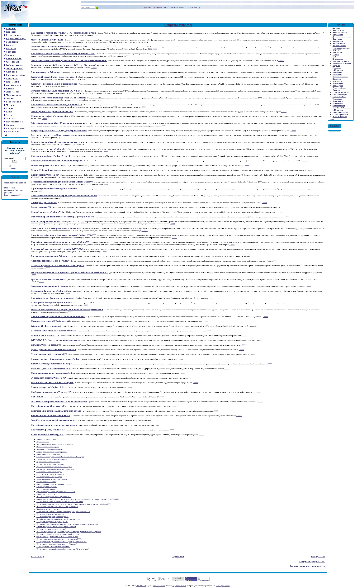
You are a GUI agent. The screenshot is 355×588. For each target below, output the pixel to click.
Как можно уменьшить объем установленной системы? (58, 534)
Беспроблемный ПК (41, 207)
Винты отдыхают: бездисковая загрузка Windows (55, 359)
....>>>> (321, 156)
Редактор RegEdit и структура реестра (51, 479)
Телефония (12, 42)
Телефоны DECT (339, 97)
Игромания (12, 82)
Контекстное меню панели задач (49, 472)
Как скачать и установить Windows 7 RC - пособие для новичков (63, 33)
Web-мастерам (14, 65)
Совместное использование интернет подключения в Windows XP (64, 195)
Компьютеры (338, 59)
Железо (10, 45)
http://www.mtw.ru (179, 586)
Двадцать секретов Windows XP (47, 387)
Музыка (10, 105)
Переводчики (338, 86)
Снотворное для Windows (44, 202)
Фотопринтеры (339, 106)
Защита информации (341, 48)
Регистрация (13, 35)
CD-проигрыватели (340, 114)
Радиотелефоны (339, 88)
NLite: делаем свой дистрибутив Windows (51, 302)
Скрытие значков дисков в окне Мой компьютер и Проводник (60, 457)
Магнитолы (337, 72)
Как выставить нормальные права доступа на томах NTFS (59, 539)
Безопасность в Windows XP (45, 335)
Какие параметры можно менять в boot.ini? (53, 547)
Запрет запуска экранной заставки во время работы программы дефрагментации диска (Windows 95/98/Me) (78, 499)
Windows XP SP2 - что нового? (46, 326)
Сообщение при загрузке (46, 494)
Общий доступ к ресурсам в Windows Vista (52, 111)
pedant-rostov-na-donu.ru (15, 183)
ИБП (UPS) (337, 50)
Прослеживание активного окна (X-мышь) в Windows (57, 507)
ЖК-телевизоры (339, 46)
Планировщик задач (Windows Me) (49, 449)
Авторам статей (15, 128)
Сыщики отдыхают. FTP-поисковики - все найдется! (57, 265)
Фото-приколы (14, 68)
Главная (11, 28)
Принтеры (337, 79)
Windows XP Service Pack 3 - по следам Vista (52, 77)
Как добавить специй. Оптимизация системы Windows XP (60, 242)
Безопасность (13, 58)
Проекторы (337, 81)
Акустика (336, 28)
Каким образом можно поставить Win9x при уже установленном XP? (63, 512)
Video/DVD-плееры (340, 112)
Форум (10, 125)
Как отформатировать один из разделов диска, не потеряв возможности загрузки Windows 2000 (73, 504)
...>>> (163, 126)
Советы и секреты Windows (45, 72)
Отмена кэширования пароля (47, 447)
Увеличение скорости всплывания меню (51, 459)
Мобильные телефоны (342, 63)
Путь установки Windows (46, 489)
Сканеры (336, 90)
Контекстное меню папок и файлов (50, 464)
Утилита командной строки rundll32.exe (51, 354)
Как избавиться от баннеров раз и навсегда (52, 298)
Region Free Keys (16, 38)
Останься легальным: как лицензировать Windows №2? (59, 46)
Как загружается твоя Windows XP (48, 149)
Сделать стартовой (176, 7)
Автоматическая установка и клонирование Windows (58, 316)
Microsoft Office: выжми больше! (47, 40)
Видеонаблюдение (340, 32)
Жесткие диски (339, 43)
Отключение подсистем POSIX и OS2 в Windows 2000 (57, 537)
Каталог (341, 25)
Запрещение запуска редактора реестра (51, 452)
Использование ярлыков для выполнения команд (56, 411)
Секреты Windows (178, 25)
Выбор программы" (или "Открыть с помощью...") (55, 444)
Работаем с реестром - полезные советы (51, 368)
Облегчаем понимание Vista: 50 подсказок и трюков (57, 123)
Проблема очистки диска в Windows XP (51, 392)
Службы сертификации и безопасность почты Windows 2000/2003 (63, 235)
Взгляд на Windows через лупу (46, 345)
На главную (149, 7)
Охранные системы (340, 77)
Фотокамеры (338, 103)
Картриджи (337, 52)
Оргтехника (337, 75)
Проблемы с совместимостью (47, 509)
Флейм (10, 98)
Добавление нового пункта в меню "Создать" (54, 467)
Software (11, 48)
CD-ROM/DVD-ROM (341, 92)
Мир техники (13, 95)
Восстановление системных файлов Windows (53, 331)
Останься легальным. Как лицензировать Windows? (57, 91)
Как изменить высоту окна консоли (50, 514)
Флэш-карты (338, 101)
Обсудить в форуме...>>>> (312, 561)
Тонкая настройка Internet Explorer (48, 165)
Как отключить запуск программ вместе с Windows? (56, 544)
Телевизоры (337, 99)
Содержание (178, 556)
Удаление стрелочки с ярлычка (48, 462)
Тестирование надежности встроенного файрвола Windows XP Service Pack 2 (69, 272)
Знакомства (13, 92)
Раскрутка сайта (15, 75)
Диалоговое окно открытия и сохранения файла (55, 469)
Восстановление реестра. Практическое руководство (57, 135)
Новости (11, 32)
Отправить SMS (161, 7)
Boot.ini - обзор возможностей (45, 221)
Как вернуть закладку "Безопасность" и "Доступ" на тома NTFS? (61, 542)
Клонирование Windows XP (45, 175)
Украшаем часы (42, 442)
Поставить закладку (192, 7)
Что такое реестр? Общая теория (49, 477)
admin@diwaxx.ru (223, 586)
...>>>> (95, 35)
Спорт (9, 108)
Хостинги (11, 72)
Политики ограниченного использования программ (57, 160)
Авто (9, 115)
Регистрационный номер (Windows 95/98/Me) (54, 484)
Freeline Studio (159, 586)
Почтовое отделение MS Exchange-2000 (50, 321)
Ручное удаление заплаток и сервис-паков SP (53, 349)
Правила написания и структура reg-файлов (53, 373)
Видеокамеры (338, 30)
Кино (9, 112)
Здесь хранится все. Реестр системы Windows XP (55, 228)
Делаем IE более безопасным (45, 170)
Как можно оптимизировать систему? (51, 529)
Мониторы (337, 68)
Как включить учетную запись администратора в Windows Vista (63, 53)
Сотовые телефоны (340, 94)
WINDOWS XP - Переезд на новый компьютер (54, 340)
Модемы (336, 66)
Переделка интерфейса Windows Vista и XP (52, 116)
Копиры (336, 55)
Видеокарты (338, 35)
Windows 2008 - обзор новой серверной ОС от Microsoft (58, 98)
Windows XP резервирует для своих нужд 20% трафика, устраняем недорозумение (68, 532)
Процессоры (338, 83)
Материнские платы (341, 61)
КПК (334, 57)
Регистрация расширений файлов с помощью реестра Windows (62, 217)
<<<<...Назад (37, 556)
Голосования (13, 102)
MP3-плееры (338, 70)
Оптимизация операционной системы (50, 286)
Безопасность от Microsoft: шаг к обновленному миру (57, 142)
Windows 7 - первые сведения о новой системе (54, 84)
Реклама (15, 177)
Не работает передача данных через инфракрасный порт (58, 519)
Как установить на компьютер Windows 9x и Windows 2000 (59, 502)
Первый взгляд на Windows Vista (47, 212)
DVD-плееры (338, 41)
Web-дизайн (13, 62)
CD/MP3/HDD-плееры (341, 108)
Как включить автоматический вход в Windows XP (56, 104)
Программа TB (14, 122)
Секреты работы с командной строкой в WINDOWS (57, 249)
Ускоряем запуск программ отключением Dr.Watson (56, 527)
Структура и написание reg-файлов (50, 474)
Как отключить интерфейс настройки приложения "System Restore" (62, 549)
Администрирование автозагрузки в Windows (54, 188)
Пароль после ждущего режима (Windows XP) (54, 497)
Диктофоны (337, 39)
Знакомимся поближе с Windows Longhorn (52, 382)
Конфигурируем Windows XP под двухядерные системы (59, 130)
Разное (10, 88)
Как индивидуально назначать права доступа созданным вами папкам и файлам (67, 524)
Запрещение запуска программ (48, 454)
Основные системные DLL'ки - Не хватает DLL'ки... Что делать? (63, 65)
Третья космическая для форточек (48, 279)
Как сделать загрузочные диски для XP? (52, 522)
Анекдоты (12, 78)
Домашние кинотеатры (342, 37)
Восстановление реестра (46, 482)
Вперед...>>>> (318, 556)
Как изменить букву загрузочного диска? (52, 517)
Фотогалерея (13, 85)
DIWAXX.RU (141, 586)
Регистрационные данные (46, 487)
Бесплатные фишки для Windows (47, 291)
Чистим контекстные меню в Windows (50, 261)
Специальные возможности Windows (49, 256)
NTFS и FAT (37, 397)
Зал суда (11, 118)
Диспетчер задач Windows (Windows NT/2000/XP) (55, 492)
